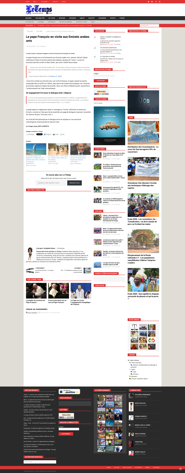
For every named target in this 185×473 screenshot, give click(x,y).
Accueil (29, 18)
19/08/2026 (107, 159)
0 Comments (42, 46)
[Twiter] (148, 1)
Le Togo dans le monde (107, 56)
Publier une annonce (65, 22)
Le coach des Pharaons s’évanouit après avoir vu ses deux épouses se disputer (38, 445)
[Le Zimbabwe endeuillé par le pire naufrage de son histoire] (101, 436)
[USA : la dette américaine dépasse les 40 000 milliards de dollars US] (118, 404)
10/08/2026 (107, 182)
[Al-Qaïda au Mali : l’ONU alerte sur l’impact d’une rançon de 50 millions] (58, 149)
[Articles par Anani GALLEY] (131, 454)
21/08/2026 (107, 223)
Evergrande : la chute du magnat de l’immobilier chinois (39, 428)
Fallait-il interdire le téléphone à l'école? (110, 38)
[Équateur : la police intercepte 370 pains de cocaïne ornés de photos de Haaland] (110, 449)
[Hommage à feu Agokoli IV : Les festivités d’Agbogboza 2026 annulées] (97, 189)
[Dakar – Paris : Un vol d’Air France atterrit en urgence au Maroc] (101, 411)
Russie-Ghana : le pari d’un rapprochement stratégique (39, 441)
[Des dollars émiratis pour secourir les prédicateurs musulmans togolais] (80, 149)
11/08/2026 (107, 170)
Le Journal (44, 2)
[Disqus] (58, 341)
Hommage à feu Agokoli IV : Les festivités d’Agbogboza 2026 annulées (113, 189)
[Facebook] (156, 1)
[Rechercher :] (149, 25)
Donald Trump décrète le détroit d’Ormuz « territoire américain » (38, 432)
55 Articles (60, 248)
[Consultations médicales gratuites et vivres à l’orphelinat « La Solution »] (143, 327)
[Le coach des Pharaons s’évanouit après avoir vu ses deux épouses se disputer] (118, 417)
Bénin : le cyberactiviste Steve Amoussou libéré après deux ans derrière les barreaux (113, 230)
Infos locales (127, 467)
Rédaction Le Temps (107, 44)
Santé (82, 18)
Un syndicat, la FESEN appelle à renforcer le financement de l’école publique (114, 200)
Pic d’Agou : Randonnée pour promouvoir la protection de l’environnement (112, 166)
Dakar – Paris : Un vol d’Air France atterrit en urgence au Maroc (40, 424)
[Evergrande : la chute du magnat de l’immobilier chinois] (110, 411)
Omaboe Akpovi (141, 416)
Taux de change (98, 103)
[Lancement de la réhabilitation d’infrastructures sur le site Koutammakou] (152, 334)
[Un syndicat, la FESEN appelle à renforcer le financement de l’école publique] (97, 201)
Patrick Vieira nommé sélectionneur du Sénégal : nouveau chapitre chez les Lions (40, 450)
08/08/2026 (107, 193)
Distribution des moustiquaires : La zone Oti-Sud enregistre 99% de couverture (143, 149)
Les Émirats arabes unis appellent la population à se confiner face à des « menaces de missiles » (35, 159)
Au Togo (52, 18)
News (34, 2)
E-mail (96, 74)
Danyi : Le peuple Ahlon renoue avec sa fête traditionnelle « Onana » (114, 177)
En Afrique (138, 467)
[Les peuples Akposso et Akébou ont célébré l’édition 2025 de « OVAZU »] (134, 334)
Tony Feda (139, 442)
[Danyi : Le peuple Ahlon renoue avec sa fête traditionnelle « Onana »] (97, 178)
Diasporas (156, 467)
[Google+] (152, 1)
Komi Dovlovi (140, 403)
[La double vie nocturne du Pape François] (36, 290)
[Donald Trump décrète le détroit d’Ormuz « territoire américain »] (118, 411)
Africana (98, 211)
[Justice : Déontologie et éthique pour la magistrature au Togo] (134, 327)
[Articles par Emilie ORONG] (131, 435)
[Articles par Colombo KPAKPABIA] (131, 397)
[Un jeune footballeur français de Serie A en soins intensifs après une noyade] (101, 430)
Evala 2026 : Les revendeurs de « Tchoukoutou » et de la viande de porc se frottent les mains (142, 221)
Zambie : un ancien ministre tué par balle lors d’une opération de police (113, 253)
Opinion (72, 18)
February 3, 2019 (55, 76)
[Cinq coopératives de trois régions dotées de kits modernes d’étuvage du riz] (134, 340)
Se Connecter (30, 22)
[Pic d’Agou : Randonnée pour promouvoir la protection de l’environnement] (97, 167)
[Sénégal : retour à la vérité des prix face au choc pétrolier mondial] (101, 442)
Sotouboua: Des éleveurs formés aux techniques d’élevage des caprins (142, 185)
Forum (64, 2)
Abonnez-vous (74, 183)
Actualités (40, 18)
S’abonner (41, 22)
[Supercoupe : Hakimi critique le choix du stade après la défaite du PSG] (110, 430)
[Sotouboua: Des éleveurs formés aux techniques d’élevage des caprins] (143, 169)
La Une (27, 2)
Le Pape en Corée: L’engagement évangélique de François (80, 302)
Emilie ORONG (140, 434)
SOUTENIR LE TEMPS (81, 22)
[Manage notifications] (180, 468)
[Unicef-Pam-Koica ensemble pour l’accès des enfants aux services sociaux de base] (143, 334)
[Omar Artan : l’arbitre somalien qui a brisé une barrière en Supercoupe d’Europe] (110, 442)
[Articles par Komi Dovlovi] (131, 410)
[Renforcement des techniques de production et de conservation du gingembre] (143, 340)
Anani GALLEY (140, 452)
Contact (55, 2)
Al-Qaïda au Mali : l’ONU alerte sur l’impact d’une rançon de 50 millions (58, 158)
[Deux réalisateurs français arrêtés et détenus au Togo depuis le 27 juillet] (97, 155)
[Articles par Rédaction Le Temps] (131, 428)
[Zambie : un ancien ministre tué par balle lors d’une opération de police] (97, 253)
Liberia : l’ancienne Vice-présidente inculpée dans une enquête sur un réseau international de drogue (39, 395)
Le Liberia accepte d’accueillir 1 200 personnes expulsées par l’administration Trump (113, 241)
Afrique (62, 18)
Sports (113, 18)
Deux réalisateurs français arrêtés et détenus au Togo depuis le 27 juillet (114, 154)
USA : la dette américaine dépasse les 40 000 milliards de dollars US (39, 419)
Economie (102, 18)
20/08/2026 (107, 267)
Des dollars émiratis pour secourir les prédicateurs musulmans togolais (78, 158)
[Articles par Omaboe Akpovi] (131, 419)
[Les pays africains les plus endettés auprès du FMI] (97, 265)
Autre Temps (100, 149)
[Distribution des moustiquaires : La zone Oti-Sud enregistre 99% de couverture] (143, 133)
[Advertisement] (143, 310)
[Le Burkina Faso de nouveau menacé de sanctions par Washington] (118, 436)
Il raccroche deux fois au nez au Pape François (57, 301)
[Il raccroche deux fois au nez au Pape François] (58, 290)
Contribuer (51, 22)
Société (91, 18)
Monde (147, 467)
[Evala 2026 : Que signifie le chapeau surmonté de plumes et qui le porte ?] (143, 280)
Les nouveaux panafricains (108, 47)
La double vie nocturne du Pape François (35, 301)
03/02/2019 (32, 46)
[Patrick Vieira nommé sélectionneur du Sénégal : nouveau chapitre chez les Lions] (101, 423)
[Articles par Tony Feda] (131, 446)
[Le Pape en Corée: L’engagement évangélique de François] (81, 290)
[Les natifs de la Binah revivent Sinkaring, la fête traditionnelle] (143, 347)
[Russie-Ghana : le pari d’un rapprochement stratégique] (110, 417)
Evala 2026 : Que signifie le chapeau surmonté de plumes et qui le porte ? (143, 296)
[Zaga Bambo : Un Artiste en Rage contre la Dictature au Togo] (134, 347)
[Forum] (159, 1)
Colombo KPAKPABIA (142, 394)
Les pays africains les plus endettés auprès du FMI (38, 415)
